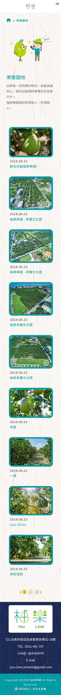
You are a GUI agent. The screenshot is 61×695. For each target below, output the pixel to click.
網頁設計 (24, 688)
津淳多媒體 (39, 688)
